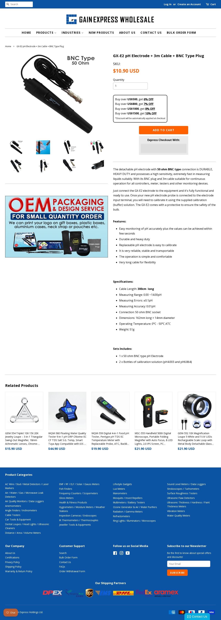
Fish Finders (65, 488)
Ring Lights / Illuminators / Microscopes (134, 520)
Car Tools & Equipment (18, 519)
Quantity (118, 80)
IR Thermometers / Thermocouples (78, 520)
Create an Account (189, 4)
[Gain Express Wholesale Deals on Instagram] (121, 553)
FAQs (62, 566)
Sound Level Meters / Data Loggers (186, 484)
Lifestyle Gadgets (122, 484)
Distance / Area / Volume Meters (23, 532)
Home (26, 33)
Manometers (120, 493)
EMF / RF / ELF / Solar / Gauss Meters (79, 484)
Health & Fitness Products (73, 502)
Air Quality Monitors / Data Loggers (24, 501)
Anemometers (13, 505)
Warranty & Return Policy (18, 571)
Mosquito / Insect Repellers (127, 498)
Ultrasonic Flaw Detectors (181, 498)
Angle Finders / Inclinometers (21, 510)
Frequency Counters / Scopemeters (78, 493)
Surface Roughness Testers (182, 493)
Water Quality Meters (178, 515)
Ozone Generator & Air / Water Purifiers (135, 507)
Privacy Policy (12, 562)
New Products (101, 33)
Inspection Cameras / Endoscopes (78, 515)
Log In (167, 4)
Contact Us (151, 33)
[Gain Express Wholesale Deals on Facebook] (115, 553)
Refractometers (121, 516)
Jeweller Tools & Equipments (75, 524)
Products (45, 33)
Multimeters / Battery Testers (129, 502)
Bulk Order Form (181, 33)
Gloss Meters (66, 498)
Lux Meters (119, 488)
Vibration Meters (176, 511)
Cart (213, 4)
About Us (127, 33)
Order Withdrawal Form (72, 571)
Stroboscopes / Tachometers (183, 488)
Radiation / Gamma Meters (128, 511)
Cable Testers (12, 515)
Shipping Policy (13, 566)
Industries (71, 33)
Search (63, 553)
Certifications (12, 557)
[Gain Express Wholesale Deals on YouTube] (128, 553)
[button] (164, 148)
